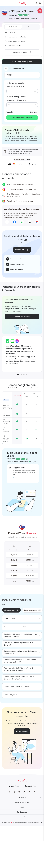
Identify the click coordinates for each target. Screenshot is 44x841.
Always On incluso (14, 45)
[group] (22, 618)
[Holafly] (22, 780)
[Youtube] (19, 792)
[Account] (40, 3)
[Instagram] (14, 792)
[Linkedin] (29, 792)
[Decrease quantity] (9, 105)
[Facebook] (9, 792)
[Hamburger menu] (4, 3)
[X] (24, 792)
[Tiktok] (34, 792)
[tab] (13, 27)
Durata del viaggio (16, 83)
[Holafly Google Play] (30, 786)
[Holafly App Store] (14, 786)
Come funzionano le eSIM (32, 610)
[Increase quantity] (35, 105)
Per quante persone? (17, 97)
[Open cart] (35, 3)
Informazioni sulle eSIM (11, 610)
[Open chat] (39, 10)
